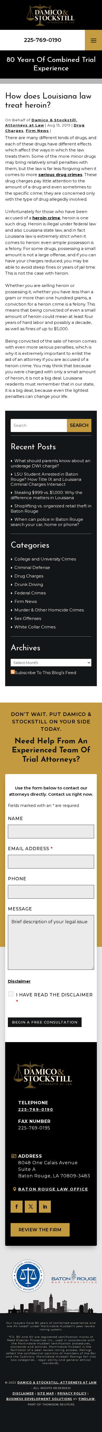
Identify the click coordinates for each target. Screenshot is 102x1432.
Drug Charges (28, 576)
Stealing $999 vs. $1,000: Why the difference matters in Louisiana (46, 495)
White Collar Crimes (34, 627)
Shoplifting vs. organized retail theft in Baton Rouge (51, 509)
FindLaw (87, 1399)
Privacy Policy (71, 1393)
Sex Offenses (27, 618)
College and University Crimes (45, 559)
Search (79, 425)
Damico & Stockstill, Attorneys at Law (57, 1382)
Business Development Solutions (39, 1399)
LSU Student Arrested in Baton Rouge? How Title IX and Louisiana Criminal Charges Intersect (46, 479)
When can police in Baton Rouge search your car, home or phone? (47, 522)
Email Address (30, 848)
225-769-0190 (42, 40)
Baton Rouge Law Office (53, 1189)
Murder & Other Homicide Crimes (49, 610)
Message (20, 908)
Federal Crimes (30, 593)
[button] (93, 40)
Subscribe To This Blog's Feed (45, 672)
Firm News (37, 130)
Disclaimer (19, 981)
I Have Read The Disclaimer (54, 998)
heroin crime (46, 217)
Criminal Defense (32, 567)
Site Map (45, 1393)
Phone (17, 878)
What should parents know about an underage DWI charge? (50, 463)
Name (15, 818)
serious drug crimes (60, 174)
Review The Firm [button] (40, 1229)
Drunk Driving (28, 584)
